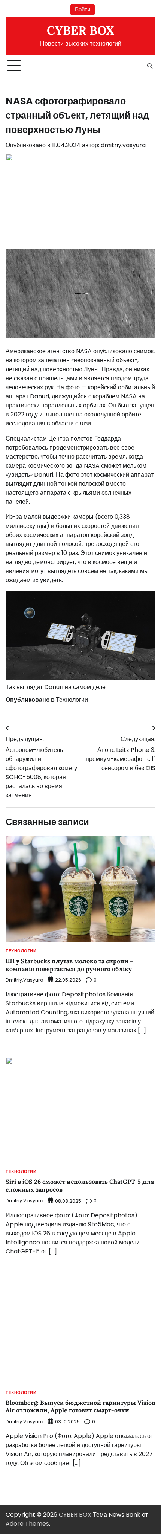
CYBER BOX (80, 30)
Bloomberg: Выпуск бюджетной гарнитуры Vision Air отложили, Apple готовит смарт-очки (80, 1406)
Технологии (72, 699)
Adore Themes (27, 1523)
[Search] (149, 66)
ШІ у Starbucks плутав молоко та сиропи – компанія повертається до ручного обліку (69, 965)
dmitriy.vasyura (123, 145)
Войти (82, 9)
